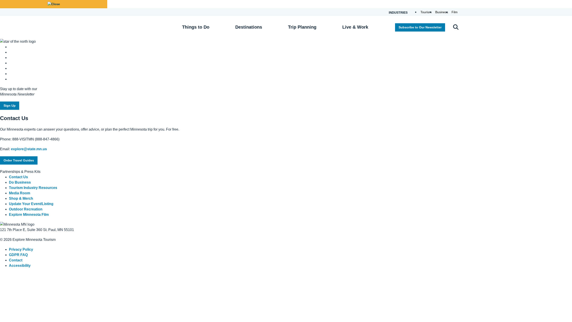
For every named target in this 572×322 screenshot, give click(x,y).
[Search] (455, 27)
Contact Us (18, 177)
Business (441, 12)
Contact (15, 260)
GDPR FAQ (18, 255)
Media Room (19, 193)
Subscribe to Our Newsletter (420, 27)
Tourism (426, 12)
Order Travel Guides (19, 160)
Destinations (248, 27)
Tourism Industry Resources (33, 188)
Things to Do (195, 27)
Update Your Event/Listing (31, 204)
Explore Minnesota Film (29, 214)
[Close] (53, 4)
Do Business (20, 182)
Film (455, 12)
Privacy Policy (21, 249)
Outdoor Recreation (25, 209)
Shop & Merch (21, 198)
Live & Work (355, 27)
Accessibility (20, 265)
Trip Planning (302, 27)
